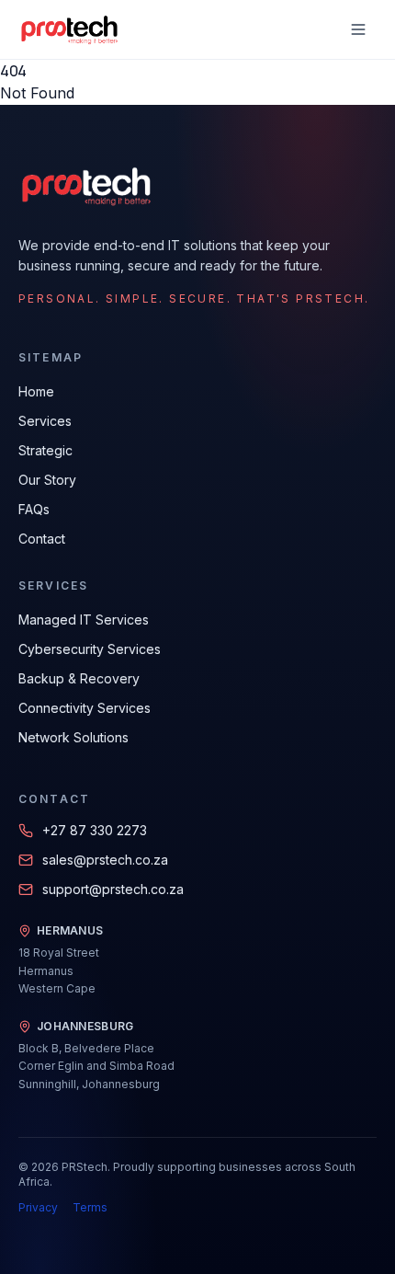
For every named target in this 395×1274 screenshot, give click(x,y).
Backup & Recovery (79, 678)
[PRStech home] (68, 29)
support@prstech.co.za (113, 889)
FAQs (34, 509)
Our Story (47, 480)
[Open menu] (358, 29)
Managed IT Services (83, 619)
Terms (90, 1207)
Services (45, 421)
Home (36, 391)
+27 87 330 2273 (94, 830)
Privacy (38, 1207)
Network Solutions (73, 737)
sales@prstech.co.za (105, 859)
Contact (41, 538)
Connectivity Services (84, 708)
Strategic (45, 450)
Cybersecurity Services (89, 649)
